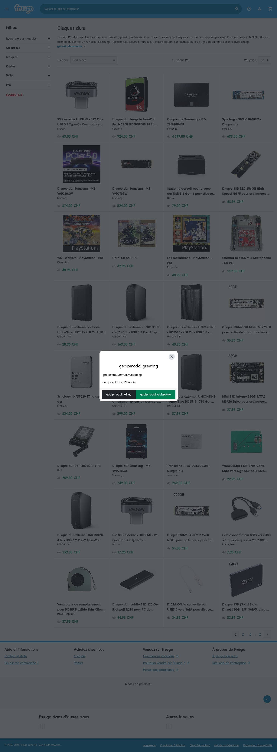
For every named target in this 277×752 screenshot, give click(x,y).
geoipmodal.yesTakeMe (155, 394)
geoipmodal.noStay (118, 394)
